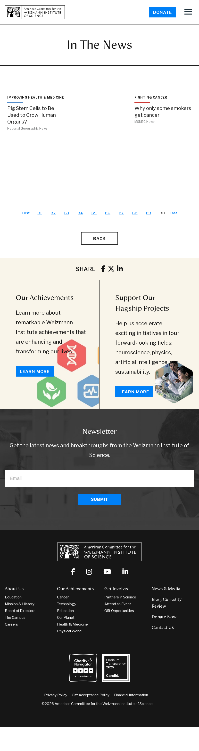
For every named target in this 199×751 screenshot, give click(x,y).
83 (66, 213)
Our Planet (66, 617)
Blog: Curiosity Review (167, 603)
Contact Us (163, 627)
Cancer (63, 597)
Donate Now (164, 616)
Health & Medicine (72, 624)
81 (40, 213)
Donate (162, 12)
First (26, 213)
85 (94, 213)
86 (107, 213)
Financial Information (131, 695)
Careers (11, 624)
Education (13, 597)
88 (135, 213)
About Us (14, 588)
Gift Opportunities (119, 611)
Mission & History (19, 604)
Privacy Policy (55, 695)
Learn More (35, 371)
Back (99, 238)
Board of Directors (20, 611)
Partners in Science (120, 597)
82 (53, 213)
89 (148, 213)
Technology (66, 604)
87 (121, 213)
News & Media (166, 588)
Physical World (69, 631)
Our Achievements (45, 298)
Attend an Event (117, 604)
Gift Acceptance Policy (90, 695)
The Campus (15, 617)
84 (80, 213)
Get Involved (117, 588)
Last (173, 213)
